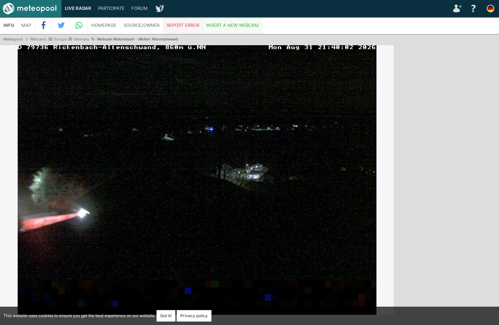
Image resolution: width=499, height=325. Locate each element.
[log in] (456, 8)
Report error (183, 25)
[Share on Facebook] (44, 25)
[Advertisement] (446, 150)
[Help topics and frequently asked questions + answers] (473, 8)
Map (26, 25)
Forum (139, 8)
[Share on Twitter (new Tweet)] (61, 25)
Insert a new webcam (232, 25)
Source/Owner (142, 25)
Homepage (103, 25)
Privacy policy (194, 315)
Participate (111, 8)
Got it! (166, 315)
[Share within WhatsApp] (79, 25)
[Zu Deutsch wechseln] (490, 8)
